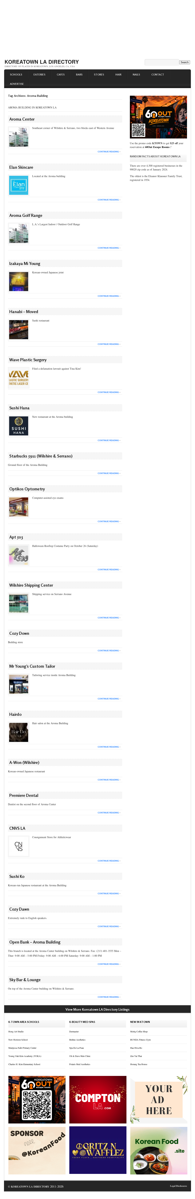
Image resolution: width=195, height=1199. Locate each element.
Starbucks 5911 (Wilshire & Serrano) (40, 456)
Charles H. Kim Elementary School (24, 1064)
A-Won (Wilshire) (24, 762)
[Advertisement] (97, 28)
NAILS (136, 74)
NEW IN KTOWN (140, 1021)
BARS (79, 74)
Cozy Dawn (19, 909)
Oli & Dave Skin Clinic (79, 1055)
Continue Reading (108, 151)
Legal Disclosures (178, 1186)
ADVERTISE (17, 83)
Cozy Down (19, 633)
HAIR (118, 74)
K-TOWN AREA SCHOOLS (23, 1021)
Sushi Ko (16, 876)
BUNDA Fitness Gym (140, 1039)
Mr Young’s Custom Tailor (32, 666)
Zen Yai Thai (136, 1055)
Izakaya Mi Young (24, 263)
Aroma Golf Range (25, 215)
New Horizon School (18, 1039)
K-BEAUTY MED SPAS (82, 1021)
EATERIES (39, 74)
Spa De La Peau (76, 1047)
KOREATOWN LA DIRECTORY (42, 61)
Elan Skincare (21, 167)
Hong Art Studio (16, 1031)
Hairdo (15, 714)
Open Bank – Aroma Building (34, 942)
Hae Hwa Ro (136, 1047)
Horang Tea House (138, 1064)
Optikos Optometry (27, 488)
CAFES (61, 74)
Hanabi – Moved (23, 311)
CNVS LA (17, 828)
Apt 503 (16, 537)
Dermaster (74, 1031)
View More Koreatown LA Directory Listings (97, 1009)
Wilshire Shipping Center (31, 585)
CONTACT (157, 74)
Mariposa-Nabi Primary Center (22, 1047)
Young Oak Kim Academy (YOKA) (24, 1055)
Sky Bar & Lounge (25, 979)
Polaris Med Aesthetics (79, 1064)
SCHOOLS (16, 74)
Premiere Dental (23, 795)
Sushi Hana (19, 407)
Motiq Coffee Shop (139, 1031)
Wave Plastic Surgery (27, 359)
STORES (99, 74)
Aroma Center (21, 119)
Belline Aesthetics (77, 1039)
